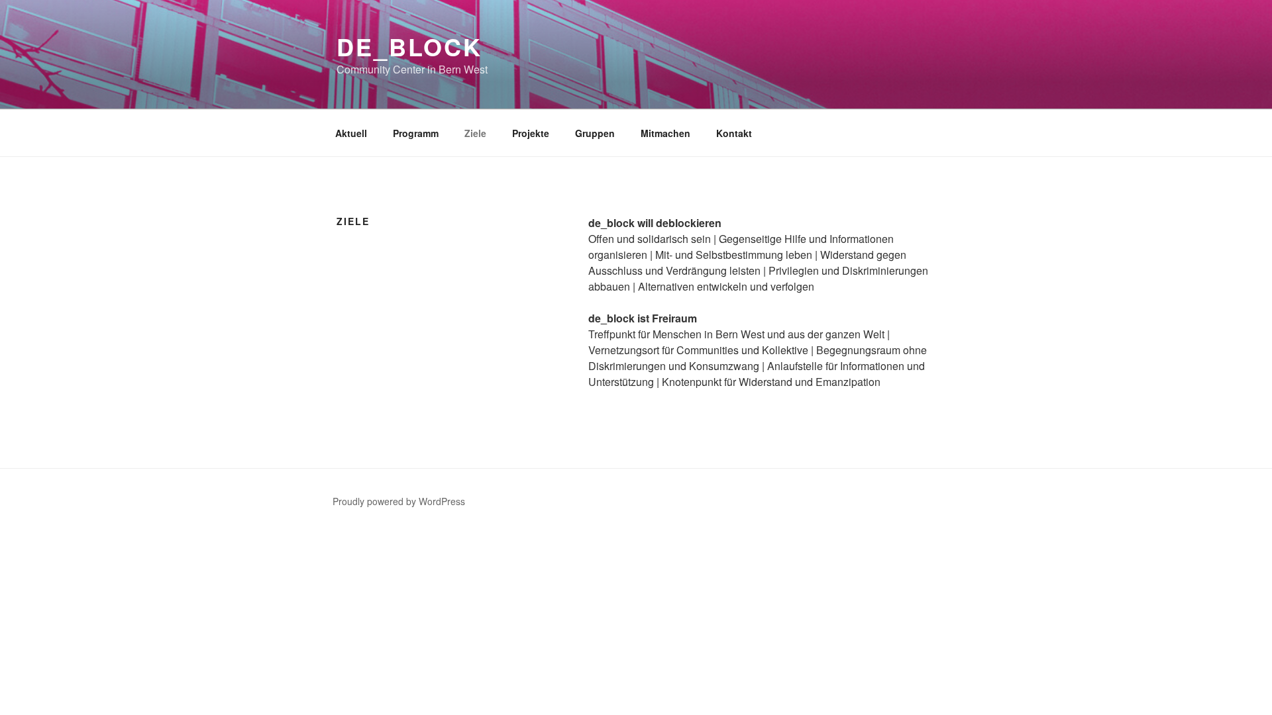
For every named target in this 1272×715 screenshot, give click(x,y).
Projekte (530, 133)
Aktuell (351, 133)
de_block (409, 46)
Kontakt (734, 133)
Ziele (475, 133)
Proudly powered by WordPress (399, 501)
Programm (416, 133)
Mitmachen (665, 133)
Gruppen (595, 133)
